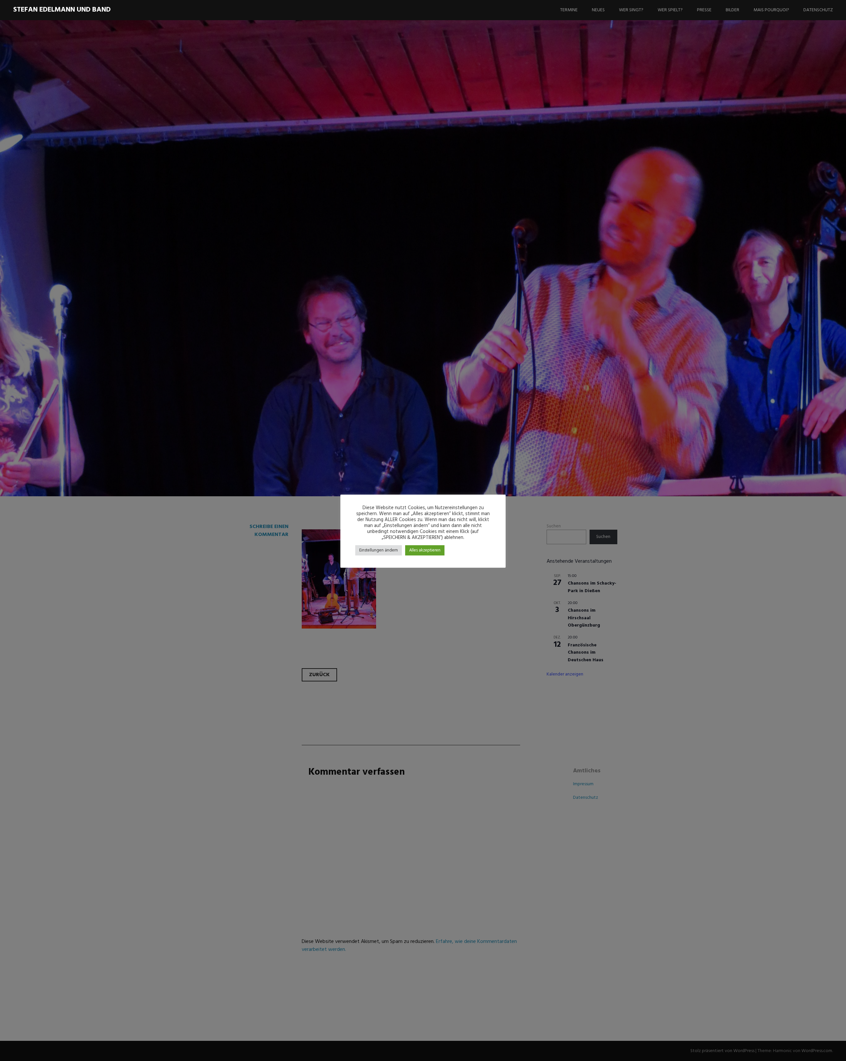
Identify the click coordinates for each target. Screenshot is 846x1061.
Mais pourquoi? (771, 10)
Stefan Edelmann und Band (62, 10)
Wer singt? (631, 10)
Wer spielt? (670, 10)
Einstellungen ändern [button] (378, 550)
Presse (704, 10)
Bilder (732, 10)
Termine (569, 10)
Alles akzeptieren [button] (425, 550)
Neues (598, 10)
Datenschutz (818, 10)
